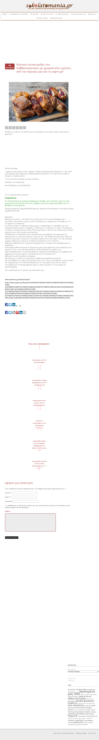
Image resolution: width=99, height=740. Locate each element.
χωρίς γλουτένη (82, 724)
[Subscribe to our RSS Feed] (17, 306)
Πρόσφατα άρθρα (81, 733)
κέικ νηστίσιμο (90, 703)
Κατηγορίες (72, 669)
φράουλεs (78, 722)
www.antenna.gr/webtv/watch (17, 279)
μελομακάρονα (79, 712)
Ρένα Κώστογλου (92, 694)
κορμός (89, 707)
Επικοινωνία (92, 733)
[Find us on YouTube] (20, 306)
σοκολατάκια (82, 716)
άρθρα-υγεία (90, 699)
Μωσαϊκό (83, 694)
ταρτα (80, 718)
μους (88, 711)
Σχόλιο (7, 511)
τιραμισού (89, 718)
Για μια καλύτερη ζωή (78, 14)
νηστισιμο (89, 714)
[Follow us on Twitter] (10, 304)
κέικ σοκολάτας (76, 705)
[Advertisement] (49, 27)
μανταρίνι (87, 710)
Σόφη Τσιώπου (73, 696)
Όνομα (8, 493)
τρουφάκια (88, 720)
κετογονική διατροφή (76, 708)
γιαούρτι (71, 701)
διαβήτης (72, 703)
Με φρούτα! (34, 14)
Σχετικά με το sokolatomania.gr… (64, 733)
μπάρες (93, 712)
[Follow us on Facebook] (6, 304)
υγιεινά (70, 722)
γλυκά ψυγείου (85, 700)
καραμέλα (88, 705)
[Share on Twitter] (10, 127)
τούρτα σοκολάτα (76, 720)
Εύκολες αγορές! (42, 18)
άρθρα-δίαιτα (85, 696)
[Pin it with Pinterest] (17, 127)
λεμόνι (71, 710)
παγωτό (72, 715)
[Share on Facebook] (6, 127)
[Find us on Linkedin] (13, 304)
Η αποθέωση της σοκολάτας (18, 14)
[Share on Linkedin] (20, 127)
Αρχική (4, 14)
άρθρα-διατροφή (77, 698)
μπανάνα (72, 714)
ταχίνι (84, 718)
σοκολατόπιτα (92, 716)
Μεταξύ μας (92, 14)
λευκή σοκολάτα (79, 710)
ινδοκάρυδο (81, 703)
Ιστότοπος (8, 501)
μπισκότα (80, 714)
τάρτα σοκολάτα (73, 718)
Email (7, 497)
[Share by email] (24, 127)
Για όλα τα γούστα (47, 14)
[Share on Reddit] (13, 127)
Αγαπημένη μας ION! (81, 693)
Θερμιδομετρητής (56, 18)
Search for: (72, 678)
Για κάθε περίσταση (62, 14)
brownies (71, 689)
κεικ (93, 705)
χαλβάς (86, 722)
